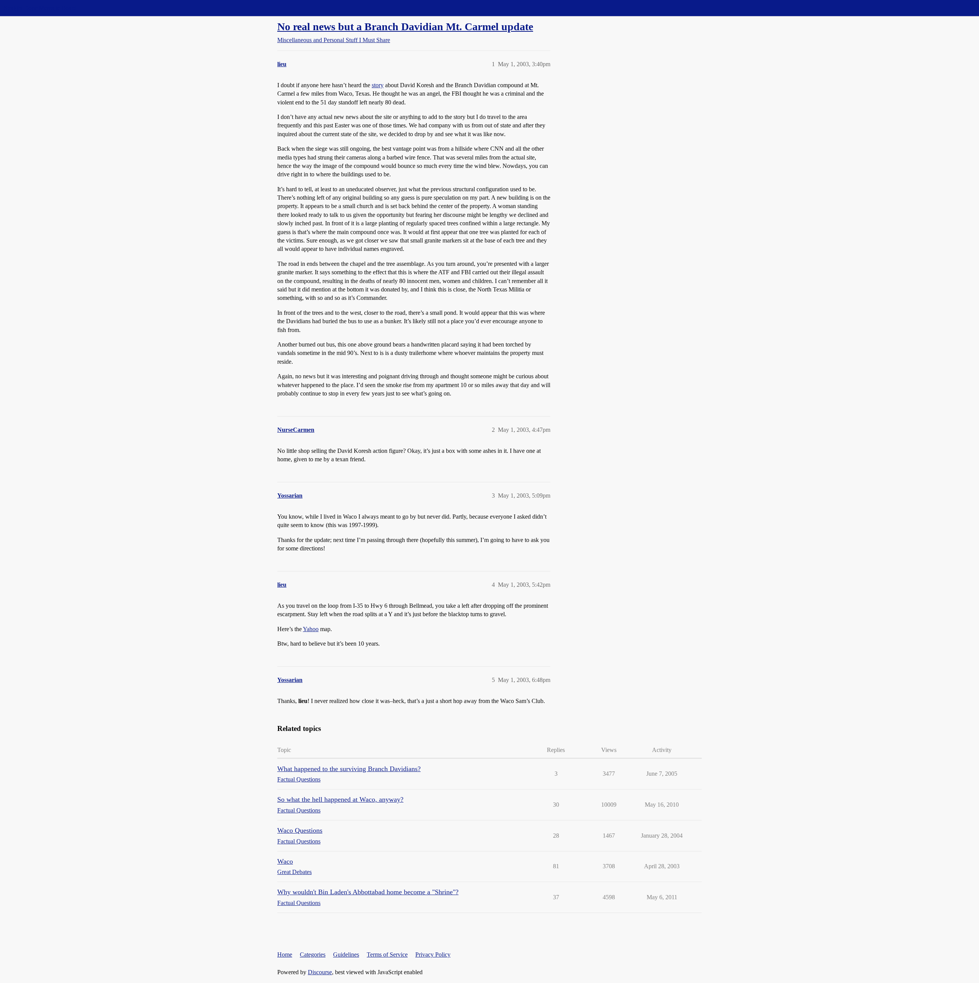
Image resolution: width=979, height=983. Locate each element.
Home (284, 954)
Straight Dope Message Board (40, 8)
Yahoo (311, 629)
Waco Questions (299, 830)
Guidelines (346, 954)
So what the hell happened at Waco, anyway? (340, 799)
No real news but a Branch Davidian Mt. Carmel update (405, 27)
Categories (312, 954)
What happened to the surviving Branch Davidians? (349, 769)
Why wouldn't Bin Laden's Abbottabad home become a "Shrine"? (368, 892)
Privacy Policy (432, 954)
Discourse (320, 972)
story (378, 85)
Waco (285, 861)
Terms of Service (387, 954)
